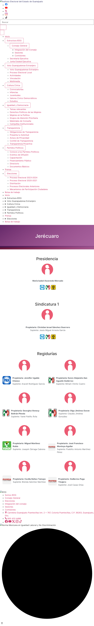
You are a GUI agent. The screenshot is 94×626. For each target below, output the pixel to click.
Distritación (15, 183)
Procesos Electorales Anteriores (24, 186)
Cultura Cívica (13, 85)
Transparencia (13, 128)
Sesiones (19, 52)
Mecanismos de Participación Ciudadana (29, 189)
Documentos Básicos (19, 166)
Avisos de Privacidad (19, 138)
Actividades (15, 75)
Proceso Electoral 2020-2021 (23, 180)
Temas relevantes (18, 109)
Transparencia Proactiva (21, 144)
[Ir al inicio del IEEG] (21, 1)
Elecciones (12, 173)
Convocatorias (16, 89)
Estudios (14, 101)
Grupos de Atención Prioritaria (24, 118)
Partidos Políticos (15, 148)
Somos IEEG (10, 495)
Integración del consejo (16, 504)
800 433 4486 (14, 518)
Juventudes (15, 95)
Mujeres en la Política (19, 115)
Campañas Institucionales (21, 124)
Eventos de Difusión (19, 155)
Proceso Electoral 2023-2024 (23, 177)
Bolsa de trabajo (12, 192)
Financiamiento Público (20, 160)
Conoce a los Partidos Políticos (24, 152)
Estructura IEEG (14, 40)
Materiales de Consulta (20, 121)
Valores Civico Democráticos (23, 98)
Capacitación (16, 157)
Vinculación (15, 78)
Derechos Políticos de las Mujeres (25, 112)
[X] (6, 11)
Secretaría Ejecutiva (19, 58)
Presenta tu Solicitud (19, 135)
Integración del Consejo (26, 49)
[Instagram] (6, 14)
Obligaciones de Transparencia (24, 132)
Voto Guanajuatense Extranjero (21, 65)
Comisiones (20, 55)
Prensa (8, 169)
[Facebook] (6, 5)
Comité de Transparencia (21, 141)
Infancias (14, 92)
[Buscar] (3, 27)
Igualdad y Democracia (17, 105)
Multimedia (15, 81)
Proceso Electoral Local (21, 72)
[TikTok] (6, 18)
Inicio (7, 36)
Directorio (14, 163)
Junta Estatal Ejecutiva (20, 61)
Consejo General (12, 498)
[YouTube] (6, 8)
